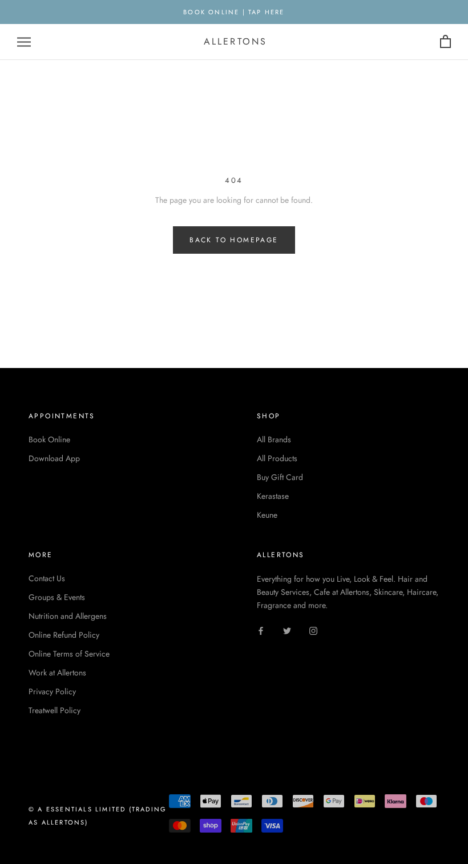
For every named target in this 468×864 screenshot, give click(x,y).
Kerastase (273, 496)
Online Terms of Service (69, 653)
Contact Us (47, 578)
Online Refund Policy (64, 635)
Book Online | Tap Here (233, 12)
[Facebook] (261, 630)
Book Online (49, 439)
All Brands (274, 439)
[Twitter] (287, 630)
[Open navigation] (24, 42)
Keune (267, 515)
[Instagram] (313, 630)
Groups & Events (57, 597)
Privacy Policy (52, 691)
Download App (54, 458)
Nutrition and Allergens (68, 616)
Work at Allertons (57, 672)
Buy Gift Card (280, 477)
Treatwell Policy (54, 710)
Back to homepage (233, 240)
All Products (277, 458)
